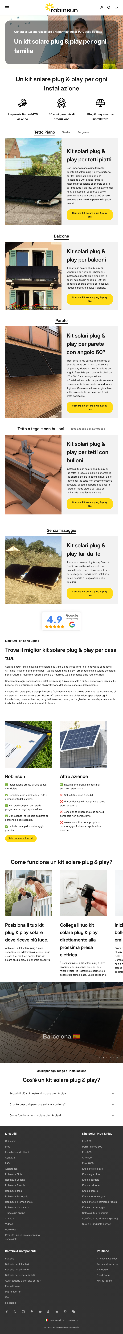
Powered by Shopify (70, 1327)
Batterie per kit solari (17, 1264)
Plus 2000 (88, 1163)
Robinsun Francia (15, 1185)
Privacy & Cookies (107, 1258)
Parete (61, 321)
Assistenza (11, 1168)
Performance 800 (92, 1146)
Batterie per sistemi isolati (20, 1275)
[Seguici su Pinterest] (31, 1311)
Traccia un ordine (15, 1212)
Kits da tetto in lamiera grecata (99, 1201)
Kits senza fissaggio (93, 1207)
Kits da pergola (90, 1179)
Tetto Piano (44, 132)
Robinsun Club (13, 1174)
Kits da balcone (91, 1185)
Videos (9, 1223)
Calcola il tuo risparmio (95, 1212)
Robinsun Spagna (15, 1179)
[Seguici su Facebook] (6, 1311)
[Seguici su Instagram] (23, 1311)
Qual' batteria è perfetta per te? (23, 1280)
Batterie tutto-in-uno (17, 1269)
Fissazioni (10, 1302)
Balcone (61, 236)
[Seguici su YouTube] (40, 1311)
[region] (61, 1022)
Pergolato (83, 132)
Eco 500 (86, 1141)
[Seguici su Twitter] (15, 1311)
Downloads (11, 1229)
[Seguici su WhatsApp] (65, 1311)
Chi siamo (10, 1141)
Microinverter (13, 1291)
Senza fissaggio (61, 530)
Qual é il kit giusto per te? (96, 1223)
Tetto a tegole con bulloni (40, 429)
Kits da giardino (91, 1174)
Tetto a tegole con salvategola (88, 428)
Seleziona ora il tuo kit (20, 838)
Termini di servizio (107, 1264)
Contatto (10, 1157)
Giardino (66, 132)
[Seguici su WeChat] (73, 1311)
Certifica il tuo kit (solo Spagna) (100, 1218)
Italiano (72, 1320)
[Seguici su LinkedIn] (56, 1311)
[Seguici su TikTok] (48, 1311)
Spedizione (103, 1275)
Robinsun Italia (13, 1190)
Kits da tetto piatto (92, 1168)
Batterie (9, 1258)
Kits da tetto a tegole (94, 1196)
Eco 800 (86, 1152)
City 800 (87, 1157)
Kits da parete (90, 1190)
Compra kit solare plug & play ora (89, 215)
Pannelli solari (13, 1286)
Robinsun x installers (17, 1207)
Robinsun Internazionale (19, 1201)
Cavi (7, 1297)
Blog (7, 1146)
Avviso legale (104, 1280)
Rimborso (102, 1269)
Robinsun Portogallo (16, 1196)
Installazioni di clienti (17, 1152)
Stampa (9, 1218)
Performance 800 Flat (61, 1047)
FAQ (7, 1163)
